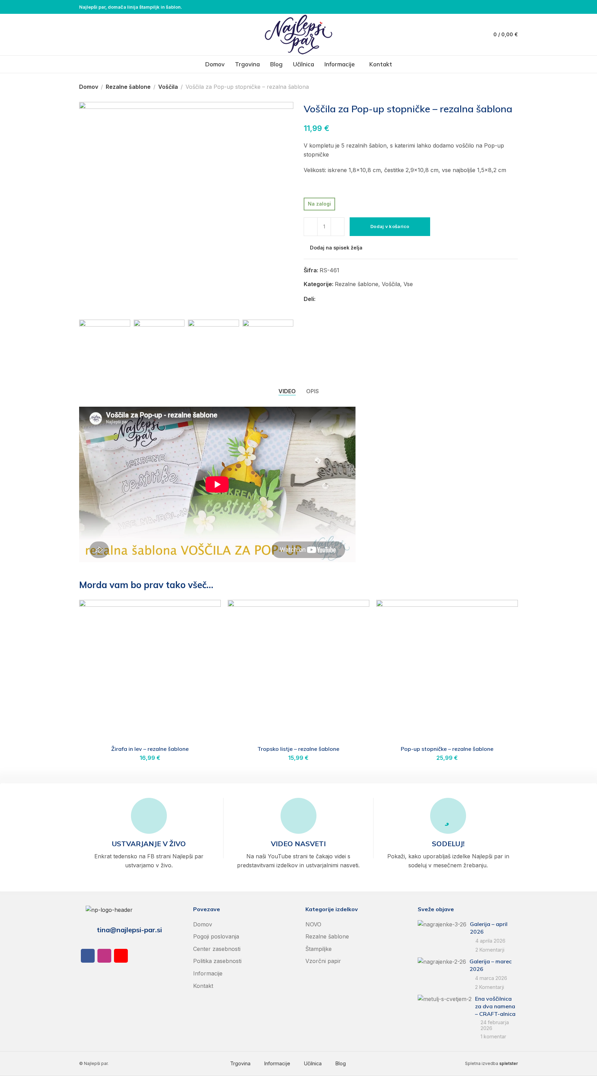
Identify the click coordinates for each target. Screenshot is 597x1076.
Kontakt (203, 985)
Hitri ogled (208, 629)
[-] (311, 226)
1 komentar (493, 1036)
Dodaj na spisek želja (336, 247)
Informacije (207, 973)
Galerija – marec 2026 (491, 965)
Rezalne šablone (128, 86)
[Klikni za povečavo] (93, 301)
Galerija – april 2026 (489, 928)
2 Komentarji (489, 950)
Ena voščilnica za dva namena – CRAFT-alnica (495, 1006)
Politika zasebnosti (217, 960)
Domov (88, 86)
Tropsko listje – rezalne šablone (298, 748)
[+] (337, 226)
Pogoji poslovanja (216, 936)
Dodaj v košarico (389, 226)
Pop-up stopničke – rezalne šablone (447, 748)
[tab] (287, 391)
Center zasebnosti (216, 948)
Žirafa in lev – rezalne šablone (150, 748)
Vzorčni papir (323, 960)
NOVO (313, 924)
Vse (408, 284)
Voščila (168, 86)
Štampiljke (318, 948)
